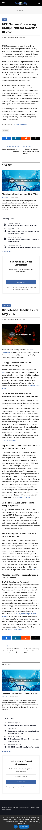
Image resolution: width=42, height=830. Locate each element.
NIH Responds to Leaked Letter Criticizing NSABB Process (30, 151)
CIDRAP (36, 570)
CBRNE (5, 19)
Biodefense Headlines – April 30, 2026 (20, 194)
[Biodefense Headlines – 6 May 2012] (21, 334)
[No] (40, 822)
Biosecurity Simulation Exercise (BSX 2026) (22, 225)
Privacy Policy (17, 289)
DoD (24, 528)
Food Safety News (23, 498)
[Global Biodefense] (21, 3)
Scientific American (9, 440)
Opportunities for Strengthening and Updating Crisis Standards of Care (23, 232)
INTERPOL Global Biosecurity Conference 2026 (24, 247)
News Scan (6, 305)
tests (3, 372)
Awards (5, 130)
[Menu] (3, 3)
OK (16, 826)
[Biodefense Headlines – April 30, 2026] (21, 180)
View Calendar (6, 251)
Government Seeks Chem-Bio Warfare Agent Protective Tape (11, 651)
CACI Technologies (20, 124)
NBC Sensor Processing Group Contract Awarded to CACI (30, 651)
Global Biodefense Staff (11, 37)
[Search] (39, 3)
